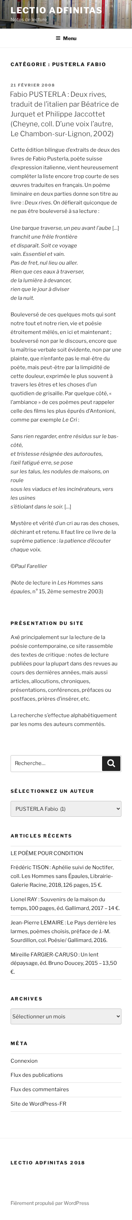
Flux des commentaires (40, 1089)
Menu (69, 38)
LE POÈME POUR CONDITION (47, 853)
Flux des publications (37, 1075)
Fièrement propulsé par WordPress (50, 1203)
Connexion (24, 1061)
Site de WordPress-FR (38, 1104)
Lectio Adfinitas (57, 10)
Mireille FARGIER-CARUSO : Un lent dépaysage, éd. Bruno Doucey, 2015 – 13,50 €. (64, 963)
